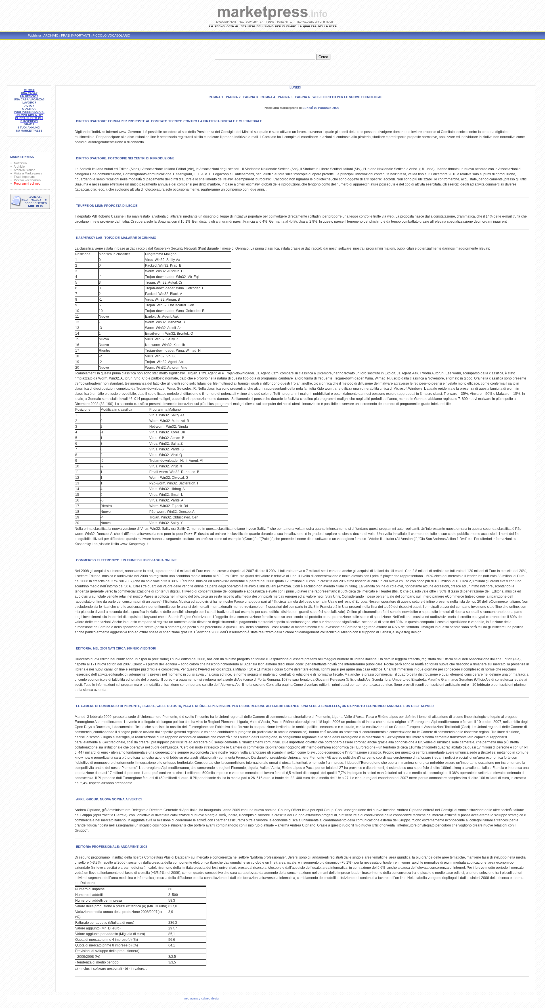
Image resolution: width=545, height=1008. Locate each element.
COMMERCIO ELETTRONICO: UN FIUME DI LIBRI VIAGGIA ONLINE (126, 560)
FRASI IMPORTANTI (75, 35)
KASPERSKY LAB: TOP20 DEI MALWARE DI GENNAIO (116, 237)
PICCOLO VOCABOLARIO (111, 35)
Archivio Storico (23, 170)
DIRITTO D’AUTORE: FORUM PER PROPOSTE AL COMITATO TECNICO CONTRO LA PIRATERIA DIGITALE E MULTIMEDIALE (169, 121)
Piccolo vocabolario (26, 180)
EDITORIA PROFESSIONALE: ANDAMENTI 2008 (111, 846)
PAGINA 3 (250, 97)
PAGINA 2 (233, 97)
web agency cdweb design (202, 998)
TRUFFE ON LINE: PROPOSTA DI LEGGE (106, 205)
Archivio (18, 166)
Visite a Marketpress (27, 173)
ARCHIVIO (50, 35)
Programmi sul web (26, 183)
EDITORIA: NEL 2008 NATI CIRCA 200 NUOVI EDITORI (116, 648)
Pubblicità (34, 35)
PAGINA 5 (285, 97)
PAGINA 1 (216, 97)
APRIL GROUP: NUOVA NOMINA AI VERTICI (109, 799)
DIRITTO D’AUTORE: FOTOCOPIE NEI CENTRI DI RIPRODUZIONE (125, 158)
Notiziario (19, 163)
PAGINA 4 (268, 97)
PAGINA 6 (302, 97)
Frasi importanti (23, 176)
